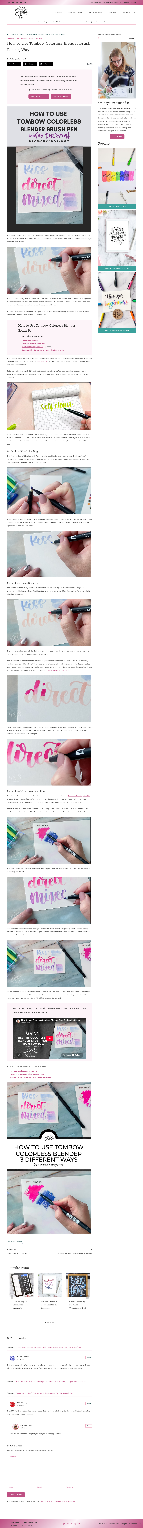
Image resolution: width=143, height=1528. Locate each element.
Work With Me (95, 12)
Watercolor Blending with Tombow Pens (27, 1074)
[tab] (45, 1322)
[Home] (7, 34)
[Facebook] (21, 2)
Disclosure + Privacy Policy (24, 1525)
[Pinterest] (17, 2)
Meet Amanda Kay (75, 12)
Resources (111, 12)
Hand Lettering (13, 38)
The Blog (58, 12)
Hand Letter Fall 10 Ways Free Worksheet (75, 1251)
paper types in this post (58, 670)
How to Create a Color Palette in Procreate (49, 1304)
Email (40, 1487)
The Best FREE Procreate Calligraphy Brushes (119, 2)
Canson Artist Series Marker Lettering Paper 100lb (43, 350)
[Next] (87, 1297)
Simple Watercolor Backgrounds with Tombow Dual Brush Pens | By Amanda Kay (48, 1347)
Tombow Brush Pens (30, 340)
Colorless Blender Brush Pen (33, 344)
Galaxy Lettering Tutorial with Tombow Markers (30, 1077)
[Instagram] (8, 2)
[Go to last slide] (12, 1297)
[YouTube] (13, 2)
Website (69, 1487)
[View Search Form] (134, 12)
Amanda (24, 1425)
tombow (11, 1241)
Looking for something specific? (110, 34)
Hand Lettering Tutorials (31, 38)
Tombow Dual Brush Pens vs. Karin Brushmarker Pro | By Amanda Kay (44, 1393)
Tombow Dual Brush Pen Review (23, 1071)
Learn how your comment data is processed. (58, 1501)
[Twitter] (25, 2)
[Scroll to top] (138, 1520)
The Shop (126, 12)
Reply (89, 1357)
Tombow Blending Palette (32, 347)
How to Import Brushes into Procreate (20, 1304)
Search (131, 38)
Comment (12, 1456)
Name (11, 1487)
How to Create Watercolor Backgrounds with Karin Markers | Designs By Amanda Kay (51, 1381)
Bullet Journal (91, 22)
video (19, 1241)
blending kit (42, 361)
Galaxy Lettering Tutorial (17, 1251)
